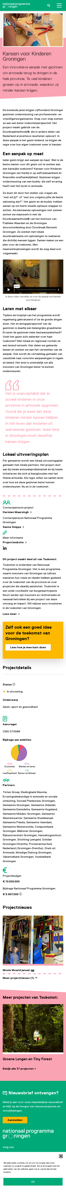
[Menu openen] (59, 5)
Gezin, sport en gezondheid (20, 706)
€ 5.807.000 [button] (11, 894)
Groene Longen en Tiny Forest (27, 1059)
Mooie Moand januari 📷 (18, 970)
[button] (61, 1156)
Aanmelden (15, 1119)
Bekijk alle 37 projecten (18, 1068)
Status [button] (8, 684)
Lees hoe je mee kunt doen (28, 647)
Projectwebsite (13, 542)
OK (33, 1181)
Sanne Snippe (12, 526)
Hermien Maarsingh (16, 512)
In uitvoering (15, 691)
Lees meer (10, 613)
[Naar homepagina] (16, 5)
